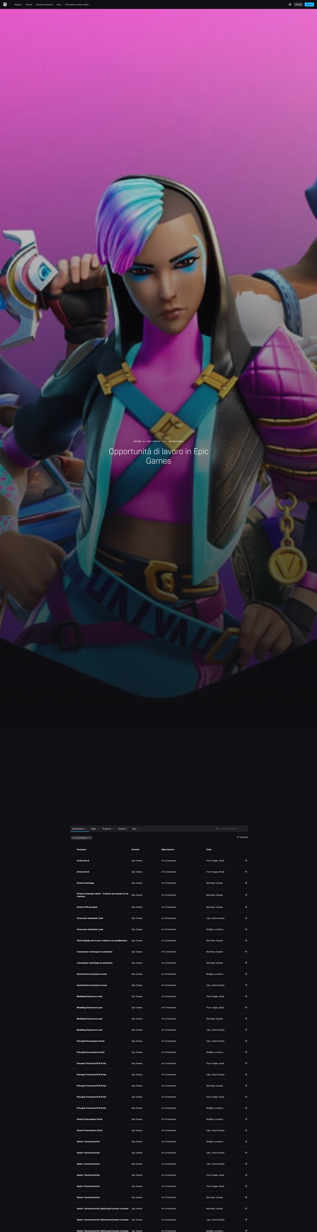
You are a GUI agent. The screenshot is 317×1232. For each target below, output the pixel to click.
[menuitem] (79, 829)
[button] (82, 837)
